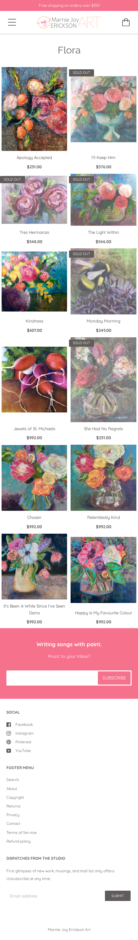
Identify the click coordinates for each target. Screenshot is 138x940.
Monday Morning (103, 320)
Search (12, 779)
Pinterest (23, 741)
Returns (13, 806)
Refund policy (18, 841)
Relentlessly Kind (103, 517)
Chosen (34, 517)
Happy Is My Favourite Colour (103, 612)
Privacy (13, 814)
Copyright (15, 797)
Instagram (24, 733)
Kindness (34, 320)
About (11, 788)
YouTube (23, 750)
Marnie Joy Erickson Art (69, 929)
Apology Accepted (34, 157)
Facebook (24, 724)
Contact (13, 823)
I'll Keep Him (103, 157)
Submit (117, 896)
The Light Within (103, 232)
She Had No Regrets (103, 428)
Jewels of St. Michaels (34, 428)
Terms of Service (21, 832)
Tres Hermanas (34, 232)
